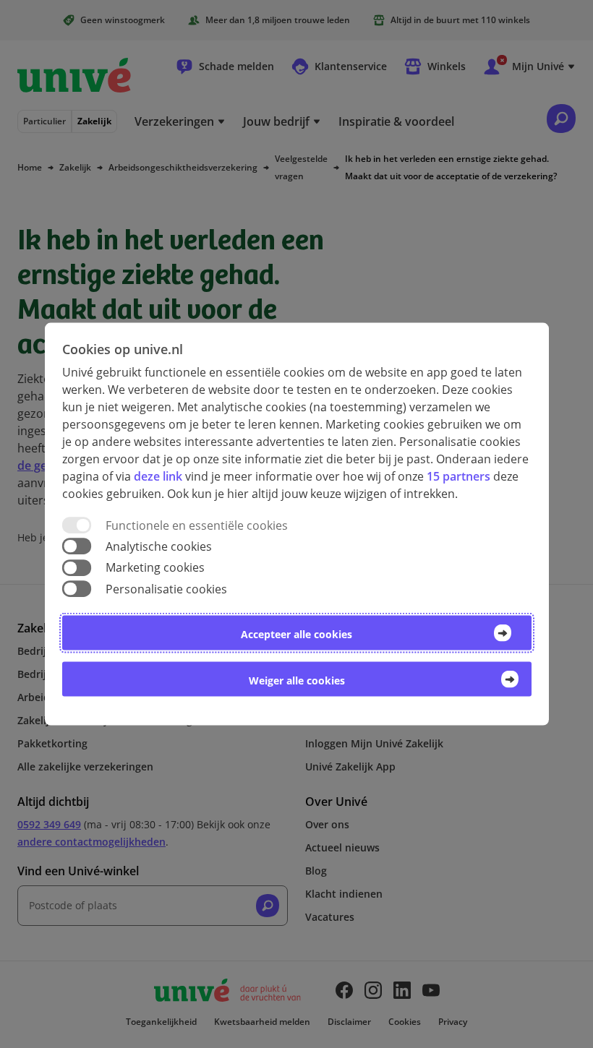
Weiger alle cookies (297, 680)
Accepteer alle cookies (296, 633)
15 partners (458, 476)
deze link (158, 476)
